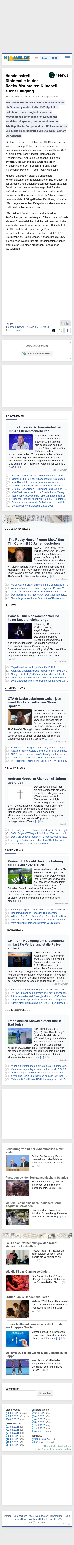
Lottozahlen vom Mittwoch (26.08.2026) (33, 505)
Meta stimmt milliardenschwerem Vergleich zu (35, 922)
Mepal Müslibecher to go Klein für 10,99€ (33, 667)
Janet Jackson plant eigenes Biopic (30, 843)
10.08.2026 (39, 1431)
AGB (31, 1515)
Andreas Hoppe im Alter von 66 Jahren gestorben (37, 780)
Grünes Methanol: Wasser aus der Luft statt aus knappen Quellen (35, 1325)
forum (68, 358)
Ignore (59, 1448)
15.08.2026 (39, 1416)
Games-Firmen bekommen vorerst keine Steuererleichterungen (33, 618)
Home (67, 1515)
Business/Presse (17, 1009)
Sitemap (7, 1515)
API (53, 1519)
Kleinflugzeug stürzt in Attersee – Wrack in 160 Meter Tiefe (42, 909)
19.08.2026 (13, 1438)
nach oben (61, 1523)
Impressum (56, 1515)
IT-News (11, 604)
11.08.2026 (39, 1428)
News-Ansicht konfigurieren (57, 1446)
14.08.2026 (39, 1419)
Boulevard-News (17, 528)
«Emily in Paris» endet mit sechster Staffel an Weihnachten (42, 840)
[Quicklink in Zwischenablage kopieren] (63, 323)
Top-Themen (15, 416)
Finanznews (14, 929)
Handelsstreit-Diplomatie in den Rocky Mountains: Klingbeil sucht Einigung (31, 83)
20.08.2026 (13, 1435)
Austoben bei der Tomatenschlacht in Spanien (37, 1177)
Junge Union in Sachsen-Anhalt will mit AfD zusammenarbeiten (35, 429)
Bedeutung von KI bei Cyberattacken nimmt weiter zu (35, 1150)
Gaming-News (15, 687)
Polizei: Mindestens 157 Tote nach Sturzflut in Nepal (40, 475)
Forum (15, 1519)
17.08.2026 (13, 1444)
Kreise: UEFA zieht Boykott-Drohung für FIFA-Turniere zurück (35, 863)
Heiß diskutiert (40, 1441)
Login (44, 57)
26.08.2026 (13, 1412)
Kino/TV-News (15, 767)
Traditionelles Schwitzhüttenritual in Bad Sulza (34, 1022)
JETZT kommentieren (39, 353)
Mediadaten (41, 1515)
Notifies (67, 1448)
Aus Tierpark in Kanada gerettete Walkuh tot (35, 482)
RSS (59, 1519)
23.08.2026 (13, 1426)
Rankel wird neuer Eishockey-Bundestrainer (34, 912)
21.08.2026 (13, 1432)
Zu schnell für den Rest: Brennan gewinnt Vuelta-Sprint (40, 919)
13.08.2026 (39, 1422)
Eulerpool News (50, 96)
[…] (17, 466)
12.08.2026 (39, 1425)
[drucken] (67, 323)
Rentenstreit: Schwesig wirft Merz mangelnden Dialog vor (42, 495)
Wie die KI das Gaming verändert (28, 1271)
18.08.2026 (13, 1441)
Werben (33, 1519)
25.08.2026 (13, 1416)
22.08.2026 (13, 1429)
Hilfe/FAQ (44, 1519)
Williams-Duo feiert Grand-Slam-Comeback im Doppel (40, 916)
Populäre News (41, 1438)
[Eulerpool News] (15, 326)
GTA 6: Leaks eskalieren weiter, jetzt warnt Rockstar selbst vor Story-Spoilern (34, 702)
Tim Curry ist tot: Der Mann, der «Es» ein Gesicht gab (39, 830)
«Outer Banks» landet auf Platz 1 (28, 1297)
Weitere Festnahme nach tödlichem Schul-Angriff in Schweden (34, 1204)
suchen (47, 1393)
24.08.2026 (13, 1419)
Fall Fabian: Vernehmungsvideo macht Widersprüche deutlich (31, 1244)
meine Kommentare (44, 1448)
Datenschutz (20, 1515)
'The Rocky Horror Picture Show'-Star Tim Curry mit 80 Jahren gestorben (36, 541)
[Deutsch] (37, 58)
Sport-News (14, 850)
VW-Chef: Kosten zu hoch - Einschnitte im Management (41, 492)
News (24, 1519)
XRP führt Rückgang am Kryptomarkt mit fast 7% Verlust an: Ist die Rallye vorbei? (36, 944)
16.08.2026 (39, 1412)
